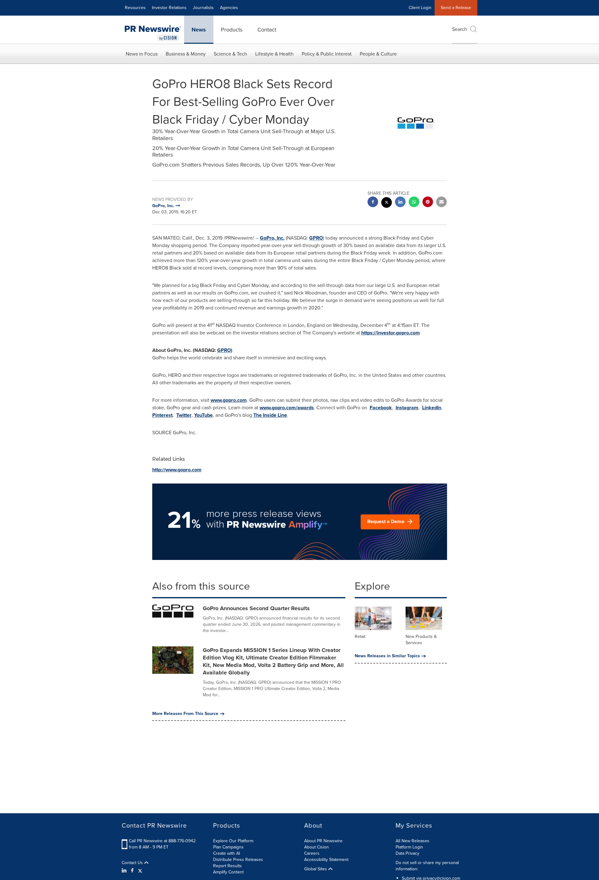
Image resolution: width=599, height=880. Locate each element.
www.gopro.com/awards (287, 407)
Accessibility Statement (326, 859)
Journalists (203, 7)
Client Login (420, 7)
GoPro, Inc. (272, 237)
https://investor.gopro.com (390, 332)
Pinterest (162, 415)
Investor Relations (169, 7)
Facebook (381, 407)
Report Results (227, 866)
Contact (266, 30)
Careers (311, 853)
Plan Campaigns (228, 847)
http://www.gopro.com (177, 469)
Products (231, 30)
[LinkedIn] (125, 871)
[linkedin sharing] (400, 203)
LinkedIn (431, 407)
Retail (360, 636)
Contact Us (133, 863)
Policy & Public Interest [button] (327, 53)
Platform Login (409, 847)
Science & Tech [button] (230, 53)
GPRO (316, 237)
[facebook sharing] (373, 203)
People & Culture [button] (378, 53)
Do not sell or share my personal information (427, 865)
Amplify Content (228, 872)
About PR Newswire (323, 841)
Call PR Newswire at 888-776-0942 (162, 841)
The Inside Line (270, 415)
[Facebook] (132, 871)
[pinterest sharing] (427, 203)
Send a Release (456, 7)
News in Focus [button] (142, 53)
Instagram (407, 407)
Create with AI (226, 853)
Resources (135, 7)
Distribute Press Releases (238, 859)
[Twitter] (140, 871)
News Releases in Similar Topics (387, 656)
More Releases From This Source (185, 714)
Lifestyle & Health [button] (274, 53)
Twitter (184, 415)
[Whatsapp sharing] (414, 203)
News (199, 30)
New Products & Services (421, 639)
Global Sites (316, 869)
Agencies (229, 7)
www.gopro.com (229, 400)
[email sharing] (441, 203)
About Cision (316, 847)
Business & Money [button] (186, 53)
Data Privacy (407, 853)
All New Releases (412, 841)
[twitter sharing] (386, 203)
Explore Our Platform (233, 841)
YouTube (203, 415)
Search (459, 29)
